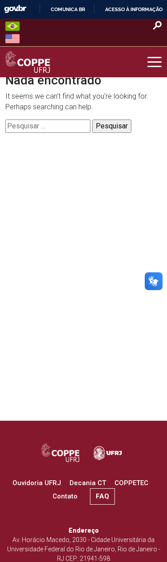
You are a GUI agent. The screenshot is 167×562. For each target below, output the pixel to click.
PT (12, 26)
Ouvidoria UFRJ (36, 483)
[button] (154, 62)
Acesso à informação (134, 9)
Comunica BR (68, 9)
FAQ (102, 496)
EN (12, 39)
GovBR (15, 9)
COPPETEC (131, 483)
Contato (65, 496)
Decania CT (87, 483)
